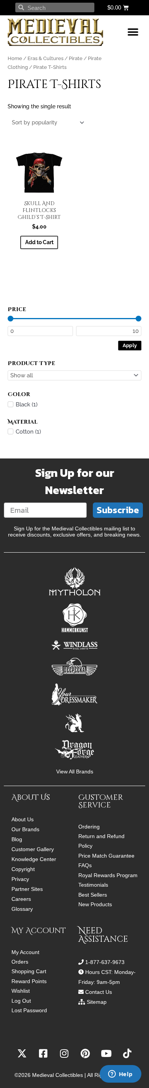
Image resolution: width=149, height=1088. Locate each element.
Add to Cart (39, 242)
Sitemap (97, 1002)
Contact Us (98, 992)
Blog (16, 839)
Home (15, 58)
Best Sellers (92, 895)
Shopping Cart (28, 971)
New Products (95, 904)
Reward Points (29, 981)
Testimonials (93, 885)
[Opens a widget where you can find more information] (120, 1074)
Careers (21, 899)
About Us (22, 819)
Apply (130, 345)
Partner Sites (27, 889)
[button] (132, 32)
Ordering (89, 827)
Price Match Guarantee (106, 856)
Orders (19, 962)
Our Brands (25, 829)
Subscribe (118, 510)
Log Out (21, 1001)
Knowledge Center (33, 859)
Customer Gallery (32, 849)
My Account (25, 952)
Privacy (20, 879)
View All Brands (74, 772)
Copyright (23, 869)
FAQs (85, 865)
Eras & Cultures (45, 58)
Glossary (22, 909)
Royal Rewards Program (108, 875)
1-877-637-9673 (105, 962)
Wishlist (20, 991)
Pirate (76, 58)
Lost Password (29, 1010)
